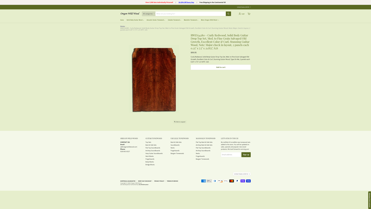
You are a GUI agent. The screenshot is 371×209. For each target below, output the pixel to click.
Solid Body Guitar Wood (135, 20)
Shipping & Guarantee (127, 181)
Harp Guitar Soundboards (154, 153)
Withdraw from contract (369, 200)
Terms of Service (172, 181)
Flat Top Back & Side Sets (204, 142)
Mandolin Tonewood (190, 20)
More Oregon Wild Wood (209, 20)
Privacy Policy (159, 181)
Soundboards (175, 145)
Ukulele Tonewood (174, 20)
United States (243, 7)
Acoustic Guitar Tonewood (155, 20)
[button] (242, 14)
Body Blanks (150, 162)
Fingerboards (150, 159)
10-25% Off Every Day (186, 2)
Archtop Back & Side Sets (204, 145)
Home (122, 20)
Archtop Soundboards (153, 151)
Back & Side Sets (151, 145)
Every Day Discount (145, 181)
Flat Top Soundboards (153, 148)
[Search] (228, 14)
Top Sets (148, 142)
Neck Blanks (150, 156)
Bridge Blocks (150, 165)
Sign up (246, 154)
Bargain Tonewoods (177, 153)
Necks (173, 148)
